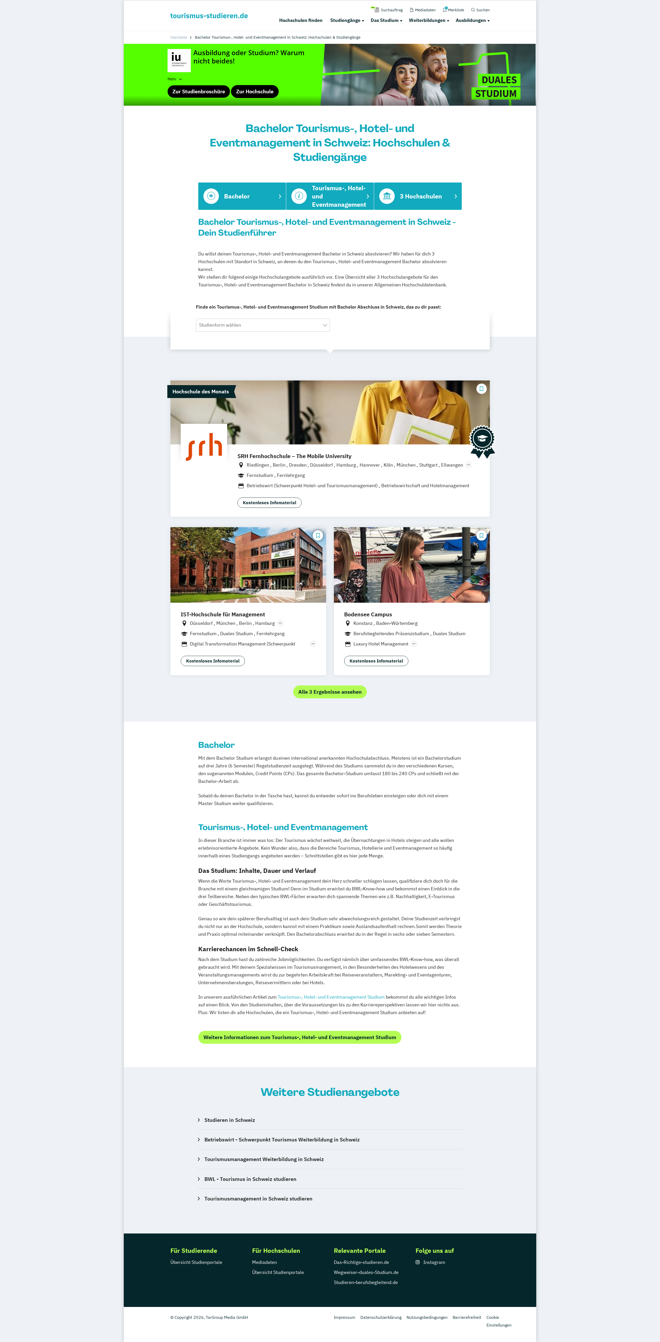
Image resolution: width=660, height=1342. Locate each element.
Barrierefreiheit (467, 1317)
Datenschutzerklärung (380, 1317)
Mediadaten (264, 1262)
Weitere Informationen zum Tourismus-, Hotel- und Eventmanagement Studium (299, 1037)
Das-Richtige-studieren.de (361, 1262)
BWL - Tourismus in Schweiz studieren (250, 1178)
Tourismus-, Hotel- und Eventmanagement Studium (331, 997)
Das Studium (385, 20)
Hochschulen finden (301, 20)
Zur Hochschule (255, 91)
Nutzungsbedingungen (427, 1317)
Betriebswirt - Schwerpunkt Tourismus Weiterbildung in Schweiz (281, 1139)
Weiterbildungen (427, 20)
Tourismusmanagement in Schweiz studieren (258, 1198)
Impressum (344, 1317)
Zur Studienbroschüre (198, 91)
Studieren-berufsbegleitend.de (366, 1282)
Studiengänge (345, 20)
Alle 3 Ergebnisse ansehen (330, 691)
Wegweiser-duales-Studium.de (366, 1272)
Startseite (178, 37)
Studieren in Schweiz (229, 1119)
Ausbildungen (471, 20)
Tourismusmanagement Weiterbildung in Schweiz (264, 1159)
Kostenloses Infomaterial (269, 503)
